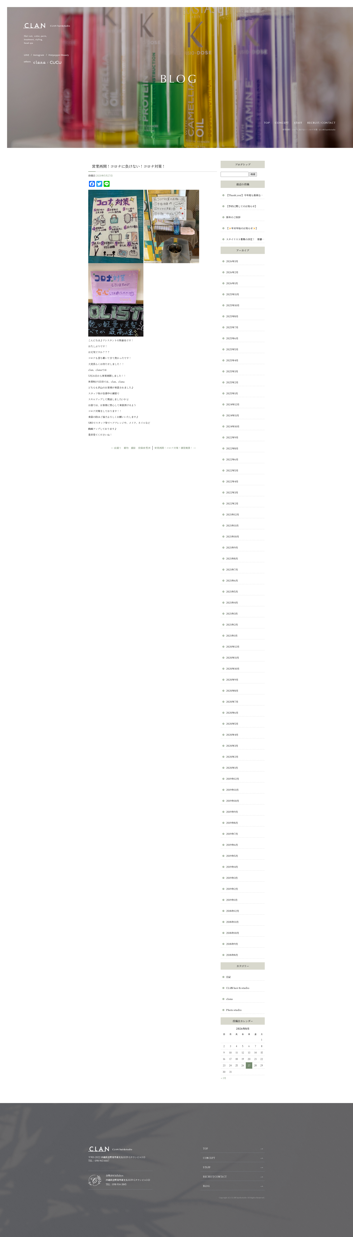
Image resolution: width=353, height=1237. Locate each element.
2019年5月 (232, 856)
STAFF (298, 122)
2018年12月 (232, 911)
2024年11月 (232, 415)
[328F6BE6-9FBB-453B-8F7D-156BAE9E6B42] (115, 261)
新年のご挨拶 (234, 217)
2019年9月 (232, 811)
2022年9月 (232, 437)
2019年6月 (232, 845)
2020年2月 (232, 756)
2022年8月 (232, 448)
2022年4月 (232, 481)
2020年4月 (232, 734)
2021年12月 (232, 514)
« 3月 (223, 1078)
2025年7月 (232, 327)
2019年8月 (232, 822)
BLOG (206, 1185)
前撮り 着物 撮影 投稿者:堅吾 (131, 448)
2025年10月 (232, 305)
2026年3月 (232, 261)
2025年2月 (232, 382)
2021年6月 (232, 580)
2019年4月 (232, 867)
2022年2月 (232, 503)
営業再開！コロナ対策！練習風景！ (175, 448)
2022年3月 (232, 492)
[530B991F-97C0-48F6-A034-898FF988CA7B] (115, 334)
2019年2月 (232, 889)
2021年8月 (232, 558)
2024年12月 (232, 404)
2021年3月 (232, 613)
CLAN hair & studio (237, 988)
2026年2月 (232, 272)
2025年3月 (232, 371)
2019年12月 (232, 778)
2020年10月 (232, 668)
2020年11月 (232, 657)
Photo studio (234, 1010)
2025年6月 (232, 338)
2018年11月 (232, 922)
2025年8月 (232, 316)
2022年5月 (232, 470)
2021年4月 (232, 602)
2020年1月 (232, 767)
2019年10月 (232, 800)
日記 (228, 977)
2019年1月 (232, 900)
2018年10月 (232, 933)
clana (229, 999)
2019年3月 (232, 878)
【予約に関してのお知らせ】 (241, 206)
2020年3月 (232, 745)
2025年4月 (232, 360)
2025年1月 (232, 393)
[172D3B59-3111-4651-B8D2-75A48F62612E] (171, 261)
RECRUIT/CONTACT (322, 122)
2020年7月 (232, 701)
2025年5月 (232, 349)
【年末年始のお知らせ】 (242, 228)
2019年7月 (232, 833)
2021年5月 (232, 591)
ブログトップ (242, 164)
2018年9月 (232, 944)
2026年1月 (232, 283)
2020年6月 (232, 712)
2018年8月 (232, 955)
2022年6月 (232, 459)
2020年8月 (232, 690)
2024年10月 (232, 426)
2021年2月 (232, 624)
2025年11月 (232, 294)
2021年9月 (232, 547)
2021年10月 (232, 536)
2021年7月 (232, 569)
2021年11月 (232, 525)
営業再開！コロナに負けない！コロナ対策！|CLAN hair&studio (308, 129)
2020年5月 (232, 723)
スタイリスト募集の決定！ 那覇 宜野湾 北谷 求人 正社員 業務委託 (245, 239)
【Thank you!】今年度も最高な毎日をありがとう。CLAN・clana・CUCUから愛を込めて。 (245, 195)
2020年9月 (232, 679)
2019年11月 (232, 789)
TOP (266, 122)
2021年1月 (232, 635)
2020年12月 (232, 646)
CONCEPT (282, 122)
